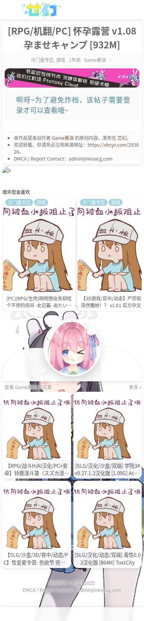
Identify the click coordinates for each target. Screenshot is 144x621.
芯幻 (122, 137)
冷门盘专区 (42, 59)
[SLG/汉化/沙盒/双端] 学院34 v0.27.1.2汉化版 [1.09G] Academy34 (107, 469)
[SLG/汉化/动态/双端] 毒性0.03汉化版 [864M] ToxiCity (107, 558)
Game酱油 (63, 137)
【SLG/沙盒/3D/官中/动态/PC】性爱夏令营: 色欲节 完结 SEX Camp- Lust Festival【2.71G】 (36, 558)
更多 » (135, 387)
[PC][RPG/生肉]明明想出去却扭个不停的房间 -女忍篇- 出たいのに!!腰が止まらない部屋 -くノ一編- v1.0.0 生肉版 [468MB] (39, 302)
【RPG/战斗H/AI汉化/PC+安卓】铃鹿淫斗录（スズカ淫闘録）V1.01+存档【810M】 (36, 469)
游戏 (60, 59)
